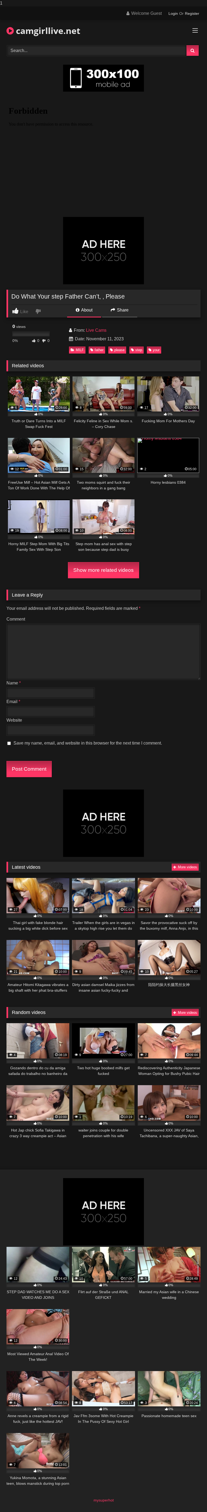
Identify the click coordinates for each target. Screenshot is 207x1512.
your (156, 350)
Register (192, 13)
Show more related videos (103, 570)
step (138, 350)
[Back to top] (190, 1497)
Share (122, 310)
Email (13, 701)
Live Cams (96, 330)
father (99, 350)
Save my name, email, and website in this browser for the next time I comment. (87, 743)
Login (173, 13)
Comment (15, 619)
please (119, 350)
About (86, 310)
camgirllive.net (47, 30)
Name (13, 683)
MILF (80, 350)
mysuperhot (104, 1500)
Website (14, 720)
